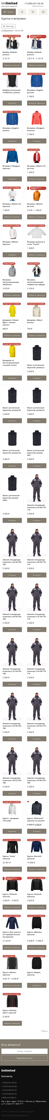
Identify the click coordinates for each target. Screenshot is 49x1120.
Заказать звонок (37, 6)
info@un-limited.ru (8, 1097)
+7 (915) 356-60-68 (9, 1086)
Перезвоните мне (24, 1058)
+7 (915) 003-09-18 (9, 1090)
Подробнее (12, 103)
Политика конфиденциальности (15, 1115)
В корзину (36, 141)
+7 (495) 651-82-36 (33, 3)
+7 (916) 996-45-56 (9, 1094)
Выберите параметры (12, 65)
